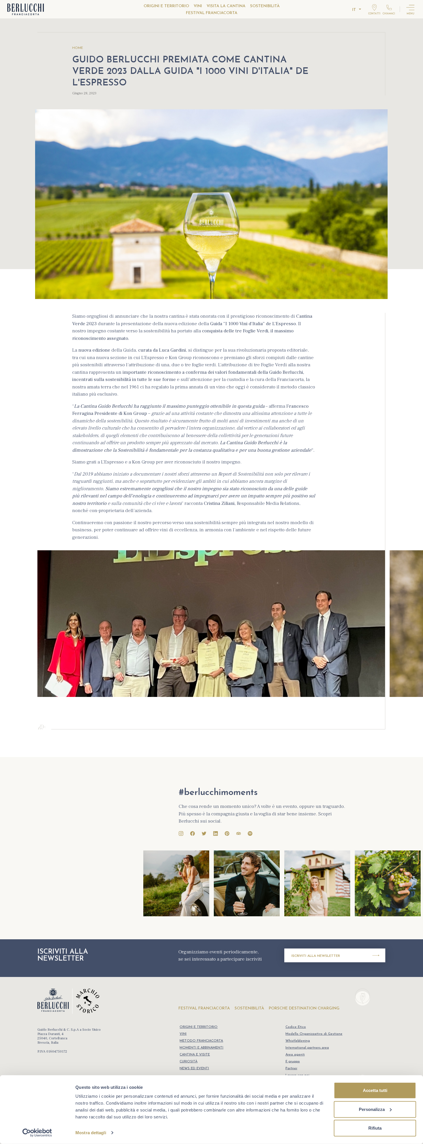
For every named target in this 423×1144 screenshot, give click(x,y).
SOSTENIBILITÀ (265, 6)
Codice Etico (295, 1027)
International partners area (307, 1047)
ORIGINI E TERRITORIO (166, 6)
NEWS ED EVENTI (194, 1068)
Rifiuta (375, 1128)
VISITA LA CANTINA (226, 6)
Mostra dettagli (90, 1132)
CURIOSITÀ (188, 1061)
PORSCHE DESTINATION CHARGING (304, 1008)
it (354, 10)
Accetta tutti (375, 1090)
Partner (291, 1068)
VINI (198, 6)
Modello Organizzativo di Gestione (313, 1034)
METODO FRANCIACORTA (201, 1041)
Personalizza (372, 1109)
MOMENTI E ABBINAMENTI (201, 1047)
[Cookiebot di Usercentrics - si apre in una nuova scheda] (37, 1132)
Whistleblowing (297, 1041)
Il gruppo (292, 1061)
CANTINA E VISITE (195, 1054)
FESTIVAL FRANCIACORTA (211, 13)
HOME (77, 48)
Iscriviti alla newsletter (315, 956)
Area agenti (295, 1054)
